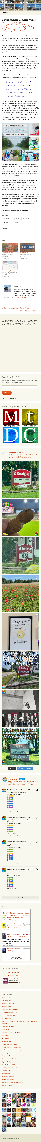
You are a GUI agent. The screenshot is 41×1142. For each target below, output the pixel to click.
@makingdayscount (21, 789)
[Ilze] (28, 1124)
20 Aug (29, 869)
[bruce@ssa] (9, 1124)
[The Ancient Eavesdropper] (18, 1095)
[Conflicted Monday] (10, 247)
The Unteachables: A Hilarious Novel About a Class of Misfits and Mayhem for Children (18, 926)
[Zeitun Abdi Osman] (4, 1105)
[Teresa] (4, 1129)
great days (17, 29)
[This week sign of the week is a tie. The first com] (20, 555)
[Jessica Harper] (14, 1110)
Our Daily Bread (6, 1041)
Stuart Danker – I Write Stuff (10, 1059)
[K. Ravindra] (4, 1110)
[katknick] (23, 1114)
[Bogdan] (23, 1110)
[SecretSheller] (18, 1110)
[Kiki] (4, 1114)
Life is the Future (6, 1029)
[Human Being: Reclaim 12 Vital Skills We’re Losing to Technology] (4, 936)
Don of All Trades (6, 1006)
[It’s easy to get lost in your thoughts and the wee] (20, 670)
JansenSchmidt (6, 1018)
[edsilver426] (33, 1110)
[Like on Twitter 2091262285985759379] (15, 836)
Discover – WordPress (8, 1003)
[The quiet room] (27, 247)
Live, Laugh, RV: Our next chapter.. (11, 1032)
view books (21, 985)
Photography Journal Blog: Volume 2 (12, 1047)
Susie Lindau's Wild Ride (8, 1065)
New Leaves (5, 1038)
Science (32, 25)
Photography (20, 25)
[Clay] (28, 1100)
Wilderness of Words (8, 1076)
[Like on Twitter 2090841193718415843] (15, 864)
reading (4, 31)
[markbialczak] (33, 1119)
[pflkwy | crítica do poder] (14, 1100)
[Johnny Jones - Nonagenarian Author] (18, 1105)
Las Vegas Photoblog (8, 1026)
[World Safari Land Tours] (18, 1114)
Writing (4, 29)
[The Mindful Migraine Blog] (9, 1119)
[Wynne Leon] (4, 1124)
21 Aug (29, 841)
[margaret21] (23, 1119)
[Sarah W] (18, 1124)
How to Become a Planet (13, 948)
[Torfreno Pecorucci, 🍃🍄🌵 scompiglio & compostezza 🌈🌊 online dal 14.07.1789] (14, 1095)
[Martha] (28, 1095)
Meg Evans (5, 1035)
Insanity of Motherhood (8, 1015)
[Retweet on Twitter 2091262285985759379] (11, 836)
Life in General (11, 25)
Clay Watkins (11, 790)
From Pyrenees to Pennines (10, 1009)
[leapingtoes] (14, 1114)
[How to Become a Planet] (4, 950)
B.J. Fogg (9, 919)
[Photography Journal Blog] (9, 1105)
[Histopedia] (33, 1114)
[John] (9, 1110)
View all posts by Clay (21, 297)
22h (29, 789)
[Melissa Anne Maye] (4, 1119)
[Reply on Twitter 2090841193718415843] (8, 864)
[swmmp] (4, 1100)
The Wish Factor (6, 1071)
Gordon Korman (7, 929)
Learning (4, 25)
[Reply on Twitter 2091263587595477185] (8, 812)
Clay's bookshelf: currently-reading (16, 913)
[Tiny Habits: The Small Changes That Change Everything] (4, 917)
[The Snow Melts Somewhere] (33, 1105)
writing (14, 31)
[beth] (28, 1114)
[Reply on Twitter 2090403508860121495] (8, 891)
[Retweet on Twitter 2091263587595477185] (11, 812)
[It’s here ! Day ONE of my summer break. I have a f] (20, 746)
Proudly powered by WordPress (11, 1138)
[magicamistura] (4, 1095)
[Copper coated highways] (23, 1100)
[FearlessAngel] (33, 1095)
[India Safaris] (9, 1095)
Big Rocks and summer (29, 311)
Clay (21, 31)
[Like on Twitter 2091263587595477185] (15, 812)
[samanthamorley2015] (28, 1119)
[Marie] (23, 1124)
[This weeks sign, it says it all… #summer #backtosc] (20, 479)
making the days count (27, 29)
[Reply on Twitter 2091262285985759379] (8, 836)
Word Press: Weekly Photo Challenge (12, 1082)
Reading (26, 25)
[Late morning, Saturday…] (10, 265)
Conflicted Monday (7, 252)
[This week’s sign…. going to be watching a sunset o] (20, 631)
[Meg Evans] (33, 1124)
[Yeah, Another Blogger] (14, 1124)
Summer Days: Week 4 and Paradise (16, 308)
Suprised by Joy (6, 1062)
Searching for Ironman (8, 1053)
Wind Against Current (8, 1079)
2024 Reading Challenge (12, 974)
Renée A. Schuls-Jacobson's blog (11, 1050)
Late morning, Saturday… (9, 271)
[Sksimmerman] (23, 1095)
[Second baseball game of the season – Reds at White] (20, 517)
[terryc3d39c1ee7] (23, 1105)
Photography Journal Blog (9, 1044)
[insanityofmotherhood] (14, 1105)
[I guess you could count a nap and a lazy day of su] (20, 708)
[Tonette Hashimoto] (9, 1114)
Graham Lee (10, 938)
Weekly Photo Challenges (28, 27)
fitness (11, 29)
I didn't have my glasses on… (10, 1012)
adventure (31, 23)
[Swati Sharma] (18, 1119)
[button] (15, 136)
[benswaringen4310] (33, 1100)
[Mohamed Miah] (28, 1105)
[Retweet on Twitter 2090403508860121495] (11, 891)
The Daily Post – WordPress (10, 1068)
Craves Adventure (7, 1001)
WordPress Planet (7, 1085)
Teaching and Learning (14, 27)
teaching (4, 27)
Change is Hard (6, 998)
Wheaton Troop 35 (7, 1073)
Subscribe (7, 393)
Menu (4, 13)
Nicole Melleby (10, 950)
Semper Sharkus (6, 1056)
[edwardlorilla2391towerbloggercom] (9, 1100)
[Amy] (14, 1119)
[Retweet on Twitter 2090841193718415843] (11, 864)
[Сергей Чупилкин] (18, 1100)
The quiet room (24, 252)
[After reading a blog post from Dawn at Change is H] (20, 593)
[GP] (28, 1110)
